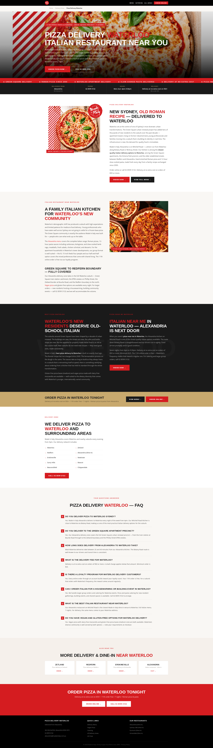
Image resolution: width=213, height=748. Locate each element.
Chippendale (82, 467)
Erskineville (51, 457)
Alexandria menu (54, 241)
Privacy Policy (125, 745)
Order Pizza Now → (57, 69)
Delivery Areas (59, 8)
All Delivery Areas (93, 733)
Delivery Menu (92, 725)
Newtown (81, 457)
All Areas (148, 3)
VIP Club (90, 736)
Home (51, 8)
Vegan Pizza (91, 727)
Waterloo (50, 448)
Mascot (80, 462)
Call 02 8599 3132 (83, 69)
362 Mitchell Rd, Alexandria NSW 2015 (57, 730)
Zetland (80, 448)
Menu (132, 3)
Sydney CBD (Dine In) (137, 727)
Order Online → (157, 399)
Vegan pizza (49, 285)
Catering (139, 3)
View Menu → (135, 399)
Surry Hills (51, 462)
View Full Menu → (142, 180)
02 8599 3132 (90, 89)
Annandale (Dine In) (136, 733)
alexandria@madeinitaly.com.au (55, 736)
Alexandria (58, 89)
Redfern (50, 453)
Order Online (161, 3)
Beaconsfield (52, 467)
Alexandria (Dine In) (85, 453)
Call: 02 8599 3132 (56, 476)
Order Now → (119, 180)
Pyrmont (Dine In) (135, 730)
